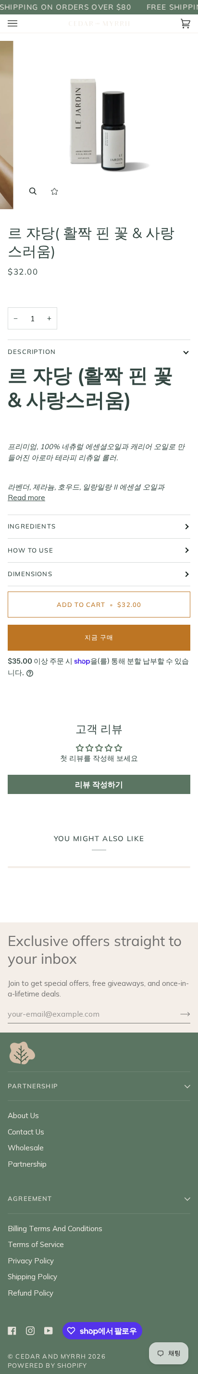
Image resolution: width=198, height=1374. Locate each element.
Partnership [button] (33, 1086)
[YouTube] (48, 1330)
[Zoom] (33, 191)
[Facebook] (12, 1330)
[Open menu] (22, 23)
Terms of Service (36, 1244)
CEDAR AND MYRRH (50, 1356)
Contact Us (26, 1131)
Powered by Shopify (47, 1365)
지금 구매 (99, 637)
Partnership (27, 1164)
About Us (23, 1115)
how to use (30, 550)
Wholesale (26, 1147)
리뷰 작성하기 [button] (99, 784)
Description (32, 351)
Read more (26, 497)
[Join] (177, 1013)
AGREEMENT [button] (30, 1198)
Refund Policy (30, 1293)
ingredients (32, 526)
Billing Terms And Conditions (55, 1228)
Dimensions (30, 574)
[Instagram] (30, 1330)
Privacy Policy (31, 1260)
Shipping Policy (32, 1276)
